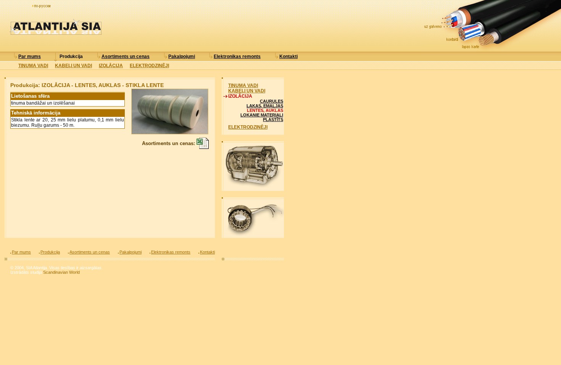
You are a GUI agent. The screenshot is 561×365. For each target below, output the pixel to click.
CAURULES (271, 101)
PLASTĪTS (273, 119)
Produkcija (71, 56)
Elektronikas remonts (237, 56)
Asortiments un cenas (126, 56)
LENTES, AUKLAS (265, 110)
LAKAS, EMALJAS (265, 105)
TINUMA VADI (33, 65)
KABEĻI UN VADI (73, 65)
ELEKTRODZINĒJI (149, 65)
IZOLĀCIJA (111, 65)
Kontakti (288, 56)
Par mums (29, 56)
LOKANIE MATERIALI (261, 115)
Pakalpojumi (181, 56)
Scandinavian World (61, 272)
